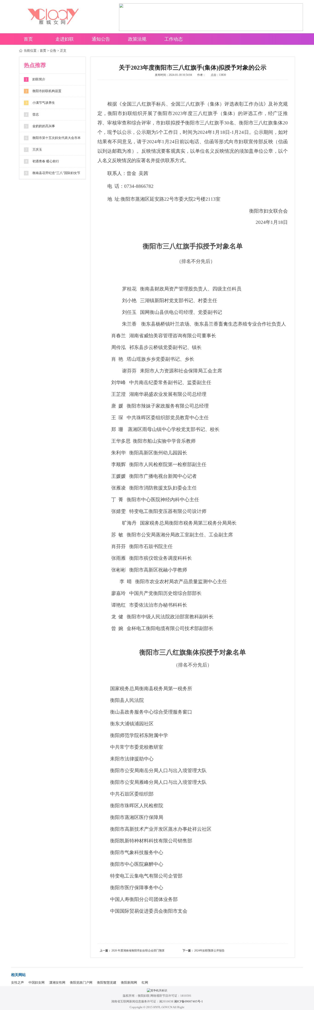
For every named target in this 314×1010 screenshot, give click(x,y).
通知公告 (101, 39)
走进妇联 (64, 39)
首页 (28, 39)
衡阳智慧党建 (106, 982)
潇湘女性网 (57, 982)
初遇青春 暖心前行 (45, 161)
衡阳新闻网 (129, 982)
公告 (53, 50)
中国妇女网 (37, 982)
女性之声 (17, 982)
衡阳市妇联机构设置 (46, 91)
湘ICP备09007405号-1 (188, 1001)
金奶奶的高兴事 (43, 126)
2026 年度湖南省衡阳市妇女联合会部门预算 (138, 950)
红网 (145, 982)
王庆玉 (37, 149)
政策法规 (137, 39)
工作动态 (173, 39)
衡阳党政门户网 (81, 982)
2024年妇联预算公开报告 (209, 950)
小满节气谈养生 (43, 102)
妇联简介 (38, 79)
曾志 (35, 114)
